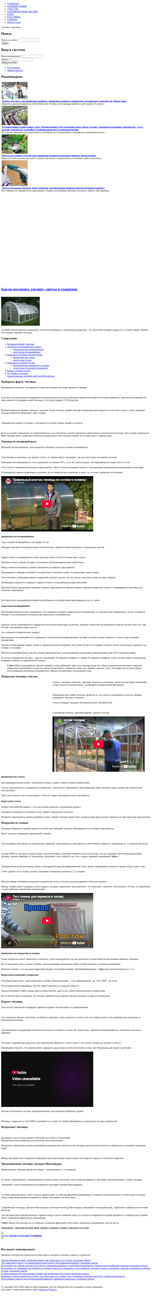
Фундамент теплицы (17, 373)
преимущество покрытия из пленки (31, 365)
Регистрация (13, 67)
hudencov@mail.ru (48, 1289)
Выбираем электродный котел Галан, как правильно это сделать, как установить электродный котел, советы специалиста (63, 1276)
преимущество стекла (24, 357)
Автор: (21, 1235)
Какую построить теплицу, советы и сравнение (39, 289)
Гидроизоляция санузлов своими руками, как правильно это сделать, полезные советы (45, 1273)
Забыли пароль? (15, 70)
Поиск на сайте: (9, 40)
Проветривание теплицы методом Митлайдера (31, 376)
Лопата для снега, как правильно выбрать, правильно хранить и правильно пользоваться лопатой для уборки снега (64, 101)
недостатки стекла (22, 360)
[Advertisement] (10, 239)
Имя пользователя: (11, 56)
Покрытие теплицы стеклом (21, 354)
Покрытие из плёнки (17, 362)
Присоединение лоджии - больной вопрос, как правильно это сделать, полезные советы (46, 1260)
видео (38, 346)
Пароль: (6, 59)
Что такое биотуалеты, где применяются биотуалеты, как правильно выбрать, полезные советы (49, 1263)
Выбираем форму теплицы (20, 344)
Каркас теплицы (15, 370)
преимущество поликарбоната (28, 349)
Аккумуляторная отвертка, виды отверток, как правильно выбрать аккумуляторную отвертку (53, 188)
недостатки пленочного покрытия (30, 368)
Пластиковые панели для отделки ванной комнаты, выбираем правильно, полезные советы (47, 1279)
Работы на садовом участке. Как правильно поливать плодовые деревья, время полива (49, 155)
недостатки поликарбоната (26, 352)
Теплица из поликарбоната (20, 346)
